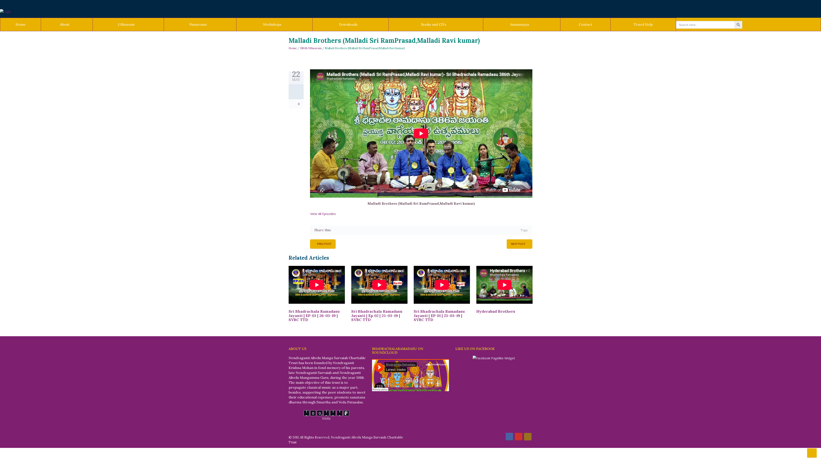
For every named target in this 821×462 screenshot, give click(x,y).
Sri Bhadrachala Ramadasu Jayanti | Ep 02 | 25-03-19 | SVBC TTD (376, 315)
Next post (518, 244)
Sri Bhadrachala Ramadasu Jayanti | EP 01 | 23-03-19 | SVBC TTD (439, 315)
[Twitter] (341, 230)
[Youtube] (518, 436)
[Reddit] (366, 230)
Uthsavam (126, 24)
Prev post (324, 244)
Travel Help (643, 24)
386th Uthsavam (311, 48)
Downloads (348, 24)
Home (21, 24)
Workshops (272, 24)
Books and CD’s (433, 24)
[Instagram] (528, 436)
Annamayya (519, 24)
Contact (585, 24)
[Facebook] (335, 230)
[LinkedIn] (360, 230)
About (64, 24)
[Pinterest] (354, 230)
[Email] (372, 230)
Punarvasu (198, 24)
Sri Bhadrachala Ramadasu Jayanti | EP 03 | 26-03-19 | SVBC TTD (314, 315)
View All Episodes (322, 214)
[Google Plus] (348, 230)
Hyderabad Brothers (495, 311)
